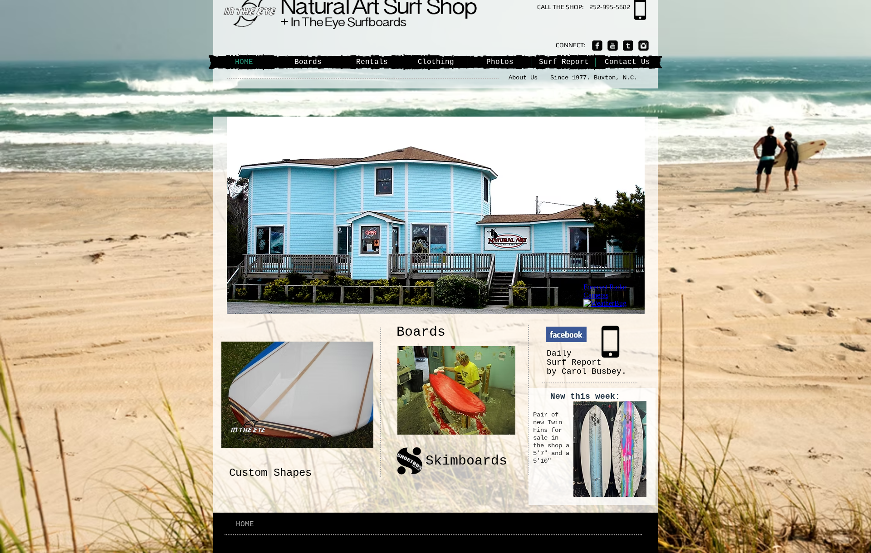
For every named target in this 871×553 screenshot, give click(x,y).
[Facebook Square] (597, 45)
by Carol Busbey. (586, 371)
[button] (491, 215)
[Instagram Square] (643, 45)
